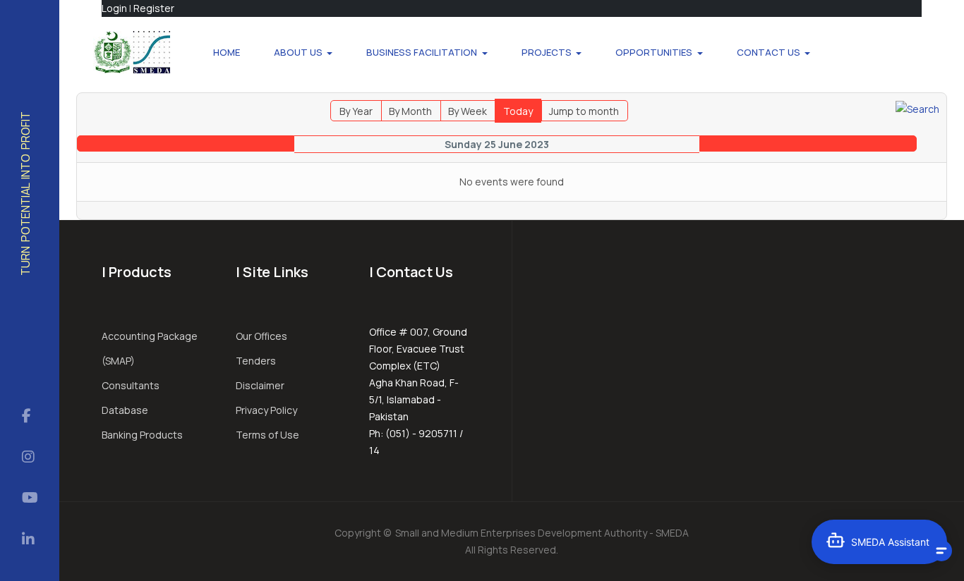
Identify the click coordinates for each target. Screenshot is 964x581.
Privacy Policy (266, 410)
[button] (303, 52)
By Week (467, 111)
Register (153, 8)
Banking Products (142, 434)
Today (518, 111)
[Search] (917, 108)
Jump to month (584, 111)
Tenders (256, 360)
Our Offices (261, 336)
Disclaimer (260, 385)
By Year (356, 111)
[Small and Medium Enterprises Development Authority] (131, 52)
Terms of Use (267, 434)
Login (114, 8)
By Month (410, 111)
